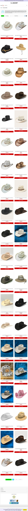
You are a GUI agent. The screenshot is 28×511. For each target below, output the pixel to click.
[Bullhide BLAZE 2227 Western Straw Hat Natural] (20, 72)
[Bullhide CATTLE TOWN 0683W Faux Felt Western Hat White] (20, 233)
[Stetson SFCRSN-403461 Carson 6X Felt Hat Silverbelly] (7, 348)
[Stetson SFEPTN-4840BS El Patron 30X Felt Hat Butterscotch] (7, 439)
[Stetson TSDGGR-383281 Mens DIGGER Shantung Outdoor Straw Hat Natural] (7, 72)
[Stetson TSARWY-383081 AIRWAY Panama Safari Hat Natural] (20, 188)
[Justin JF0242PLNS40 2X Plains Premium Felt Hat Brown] (20, 95)
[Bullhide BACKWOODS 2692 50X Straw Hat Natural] (7, 462)
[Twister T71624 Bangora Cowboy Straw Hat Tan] (7, 325)
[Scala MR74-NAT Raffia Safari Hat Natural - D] (20, 416)
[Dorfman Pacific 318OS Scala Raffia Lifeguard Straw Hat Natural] (20, 49)
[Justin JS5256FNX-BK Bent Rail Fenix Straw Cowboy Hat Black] (7, 279)
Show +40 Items (8, 479)
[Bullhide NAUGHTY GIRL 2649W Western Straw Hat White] (7, 165)
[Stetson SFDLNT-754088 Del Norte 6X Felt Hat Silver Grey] (20, 348)
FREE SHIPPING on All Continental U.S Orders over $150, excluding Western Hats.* (14, 0)
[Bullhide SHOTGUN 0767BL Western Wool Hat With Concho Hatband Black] (20, 302)
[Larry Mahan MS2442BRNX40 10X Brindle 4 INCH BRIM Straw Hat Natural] (7, 302)
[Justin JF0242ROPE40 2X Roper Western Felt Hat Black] (20, 462)
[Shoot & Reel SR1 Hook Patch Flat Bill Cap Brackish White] (7, 371)
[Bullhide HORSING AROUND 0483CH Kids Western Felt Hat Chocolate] (20, 439)
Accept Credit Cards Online (14, 498)
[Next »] (21, 479)
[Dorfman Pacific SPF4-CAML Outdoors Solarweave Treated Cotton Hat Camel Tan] (20, 279)
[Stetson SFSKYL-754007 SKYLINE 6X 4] (20, 325)
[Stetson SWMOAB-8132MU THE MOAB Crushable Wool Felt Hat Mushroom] (7, 95)
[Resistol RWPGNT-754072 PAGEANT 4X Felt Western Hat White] (7, 416)
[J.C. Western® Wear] (14, 3)
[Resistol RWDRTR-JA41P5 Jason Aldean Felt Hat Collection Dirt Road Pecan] (20, 165)
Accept (25, 509)
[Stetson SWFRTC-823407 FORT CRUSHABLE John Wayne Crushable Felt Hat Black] (7, 49)
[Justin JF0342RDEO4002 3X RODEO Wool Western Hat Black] (7, 233)
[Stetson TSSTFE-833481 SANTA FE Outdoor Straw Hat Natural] (7, 188)
